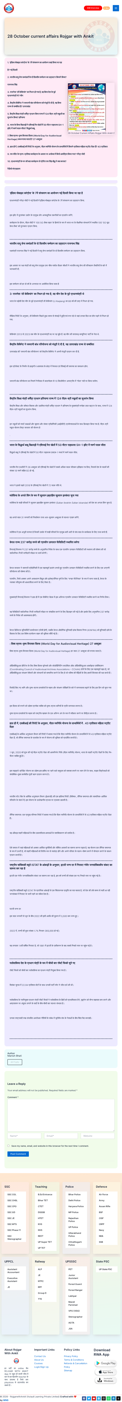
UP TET (41, 1248)
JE (8, 1287)
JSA (70, 1328)
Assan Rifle (104, 1206)
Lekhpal (72, 1296)
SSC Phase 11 (14, 1230)
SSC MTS (12, 1224)
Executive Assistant (12, 1279)
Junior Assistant (73, 1276)
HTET (40, 1218)
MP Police (73, 1212)
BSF (101, 1212)
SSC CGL (11, 1194)
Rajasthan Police (73, 1219)
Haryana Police (76, 1206)
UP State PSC (105, 1269)
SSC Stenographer (14, 1237)
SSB (101, 1242)
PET (70, 1269)
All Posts (15, 1062)
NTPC (41, 1281)
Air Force (103, 1194)
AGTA (71, 1322)
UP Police (73, 1227)
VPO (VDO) (74, 1311)
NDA (101, 1236)
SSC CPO (12, 1206)
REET (40, 1236)
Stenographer (75, 1316)
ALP (40, 1269)
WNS (5, 1400)
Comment (12, 1097)
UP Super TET (45, 1242)
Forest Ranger (75, 1290)
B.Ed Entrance (45, 1194)
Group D (42, 1293)
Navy (101, 1230)
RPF (40, 1287)
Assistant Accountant (13, 1270)
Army (101, 1200)
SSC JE (11, 1218)
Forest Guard (75, 1284)
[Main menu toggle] (116, 8)
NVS (40, 1230)
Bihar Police (74, 1194)
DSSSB (41, 1212)
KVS (40, 1224)
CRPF (101, 1224)
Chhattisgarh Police (75, 1243)
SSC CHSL (12, 1200)
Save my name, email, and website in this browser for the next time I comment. (50, 1146)
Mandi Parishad (73, 1303)
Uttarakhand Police (74, 1234)
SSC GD (11, 1212)
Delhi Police (74, 1200)
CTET (40, 1206)
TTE (40, 1299)
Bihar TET (43, 1200)
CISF (101, 1218)
